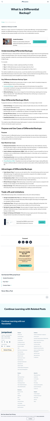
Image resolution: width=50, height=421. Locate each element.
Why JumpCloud (37, 355)
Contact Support (37, 393)
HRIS (18, 348)
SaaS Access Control (21, 357)
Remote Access (20, 355)
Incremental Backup (8, 86)
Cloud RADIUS (20, 340)
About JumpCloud (37, 375)
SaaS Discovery (20, 359)
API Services (20, 334)
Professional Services (37, 395)
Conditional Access (21, 342)
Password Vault (20, 352)
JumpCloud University (21, 405)
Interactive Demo (21, 401)
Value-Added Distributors (22, 384)
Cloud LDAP (20, 338)
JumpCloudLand (20, 407)
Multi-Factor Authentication (22, 350)
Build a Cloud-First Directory (39, 340)
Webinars (19, 395)
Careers (35, 380)
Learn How (42, 222)
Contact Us (36, 388)
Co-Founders (36, 378)
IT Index (3, 22)
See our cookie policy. (40, 416)
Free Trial (5, 281)
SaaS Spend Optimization (22, 361)
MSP (18, 375)
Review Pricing (7, 350)
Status (35, 401)
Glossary (35, 399)
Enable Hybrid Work (37, 342)
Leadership (36, 376)
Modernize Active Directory (39, 348)
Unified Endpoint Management (23, 367)
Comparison (36, 357)
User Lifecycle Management (22, 369)
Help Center (36, 397)
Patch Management (21, 353)
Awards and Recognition (38, 384)
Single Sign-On (20, 363)
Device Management (21, 344)
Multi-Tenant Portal (21, 376)
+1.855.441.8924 (7, 336)
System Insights (20, 365)
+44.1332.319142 (7, 338)
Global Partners (20, 380)
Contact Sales (6, 285)
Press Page (36, 382)
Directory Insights (21, 346)
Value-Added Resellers (22, 386)
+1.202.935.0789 (8, 335)
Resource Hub (20, 391)
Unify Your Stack (37, 353)
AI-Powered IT (36, 336)
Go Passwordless (37, 344)
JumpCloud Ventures (37, 386)
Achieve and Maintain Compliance (40, 334)
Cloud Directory (20, 336)
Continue (30, 418)
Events (19, 393)
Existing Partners (20, 378)
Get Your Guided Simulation (39, 41)
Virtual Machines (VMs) (9, 161)
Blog (18, 397)
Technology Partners (21, 382)
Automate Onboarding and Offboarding (41, 338)
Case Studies (20, 403)
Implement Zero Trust (37, 346)
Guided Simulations (8, 278)
